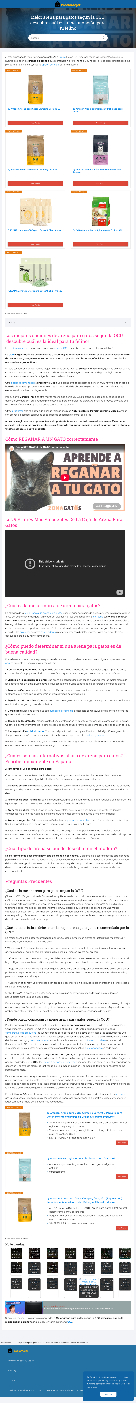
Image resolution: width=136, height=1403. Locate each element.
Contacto (11, 1380)
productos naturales (78, 820)
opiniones (25, 632)
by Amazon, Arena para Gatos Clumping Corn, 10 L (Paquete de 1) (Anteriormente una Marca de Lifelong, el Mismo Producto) (84, 1114)
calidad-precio (35, 731)
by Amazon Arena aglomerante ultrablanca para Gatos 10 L (81, 1158)
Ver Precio (35, 123)
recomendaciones (40, 1040)
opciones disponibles (94, 1040)
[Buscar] (102, 37)
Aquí (7, 663)
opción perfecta (50, 64)
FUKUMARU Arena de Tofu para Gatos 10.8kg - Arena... (35, 230)
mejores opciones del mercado (60, 1062)
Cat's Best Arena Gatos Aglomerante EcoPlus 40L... (98, 230)
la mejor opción (93, 1047)
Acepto (108, 1394)
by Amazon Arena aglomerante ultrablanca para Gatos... (98, 110)
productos (17, 410)
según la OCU (60, 348)
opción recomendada (23, 382)
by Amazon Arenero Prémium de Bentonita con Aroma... (97, 170)
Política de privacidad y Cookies (21, 1361)
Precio (62, 56)
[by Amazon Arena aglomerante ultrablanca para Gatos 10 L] (100, 89)
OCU (11, 354)
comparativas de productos (20, 1032)
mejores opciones (19, 348)
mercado (98, 616)
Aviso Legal (12, 1370)
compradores (48, 632)
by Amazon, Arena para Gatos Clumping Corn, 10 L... (34, 108)
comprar (121, 1094)
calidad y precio (95, 735)
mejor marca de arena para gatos (43, 612)
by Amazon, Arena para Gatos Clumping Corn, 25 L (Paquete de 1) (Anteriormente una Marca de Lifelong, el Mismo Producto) (84, 1200)
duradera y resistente (61, 710)
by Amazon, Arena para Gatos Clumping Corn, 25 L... (34, 169)
